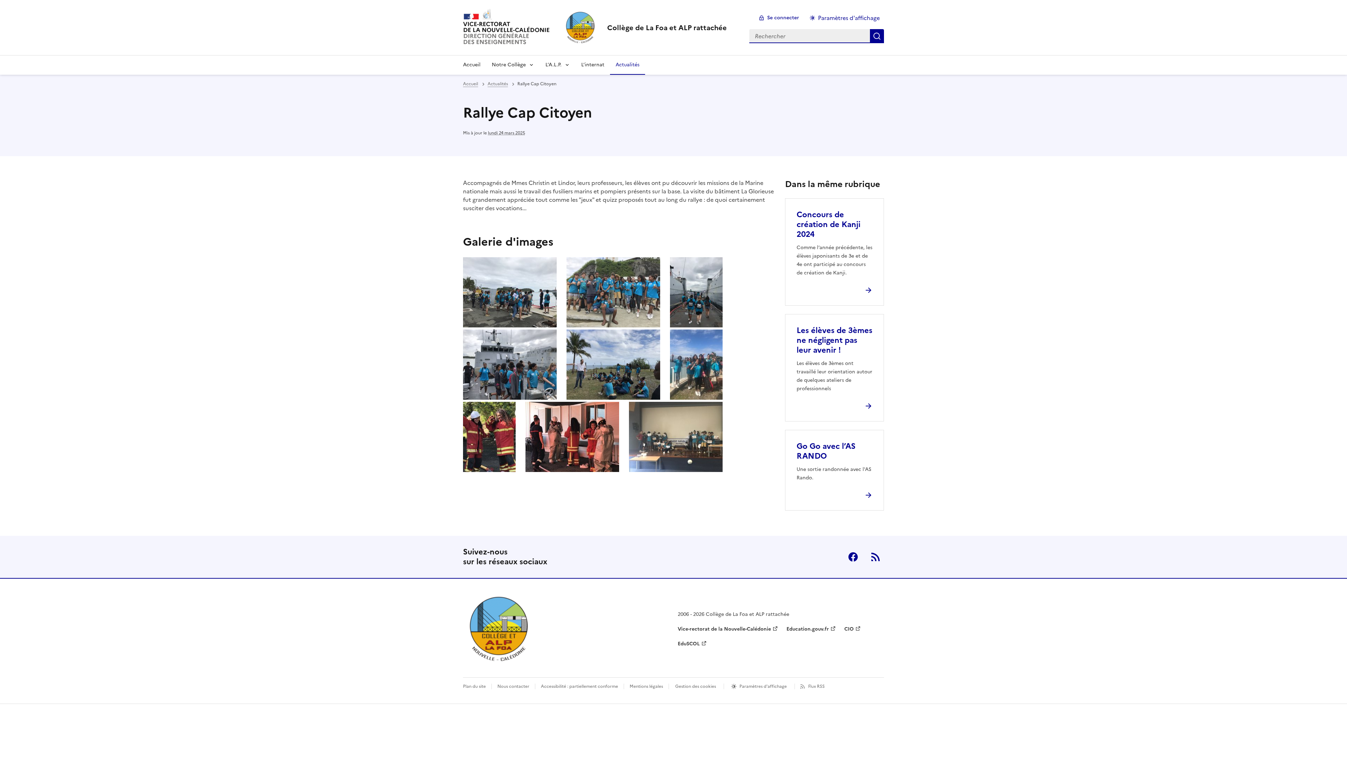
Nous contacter (513, 686)
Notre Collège (509, 64)
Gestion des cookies (695, 686)
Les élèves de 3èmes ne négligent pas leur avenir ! (834, 340)
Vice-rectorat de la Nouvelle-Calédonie (724, 629)
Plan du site (474, 686)
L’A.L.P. (553, 64)
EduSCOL (689, 643)
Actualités (627, 64)
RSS (875, 556)
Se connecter (783, 17)
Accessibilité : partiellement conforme (579, 686)
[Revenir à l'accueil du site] (499, 629)
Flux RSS (816, 686)
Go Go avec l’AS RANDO (826, 451)
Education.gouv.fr (807, 629)
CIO (849, 629)
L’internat (592, 64)
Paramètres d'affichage (849, 18)
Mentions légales (646, 686)
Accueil (472, 64)
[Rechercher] (877, 36)
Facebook (853, 556)
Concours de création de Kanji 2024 (828, 224)
